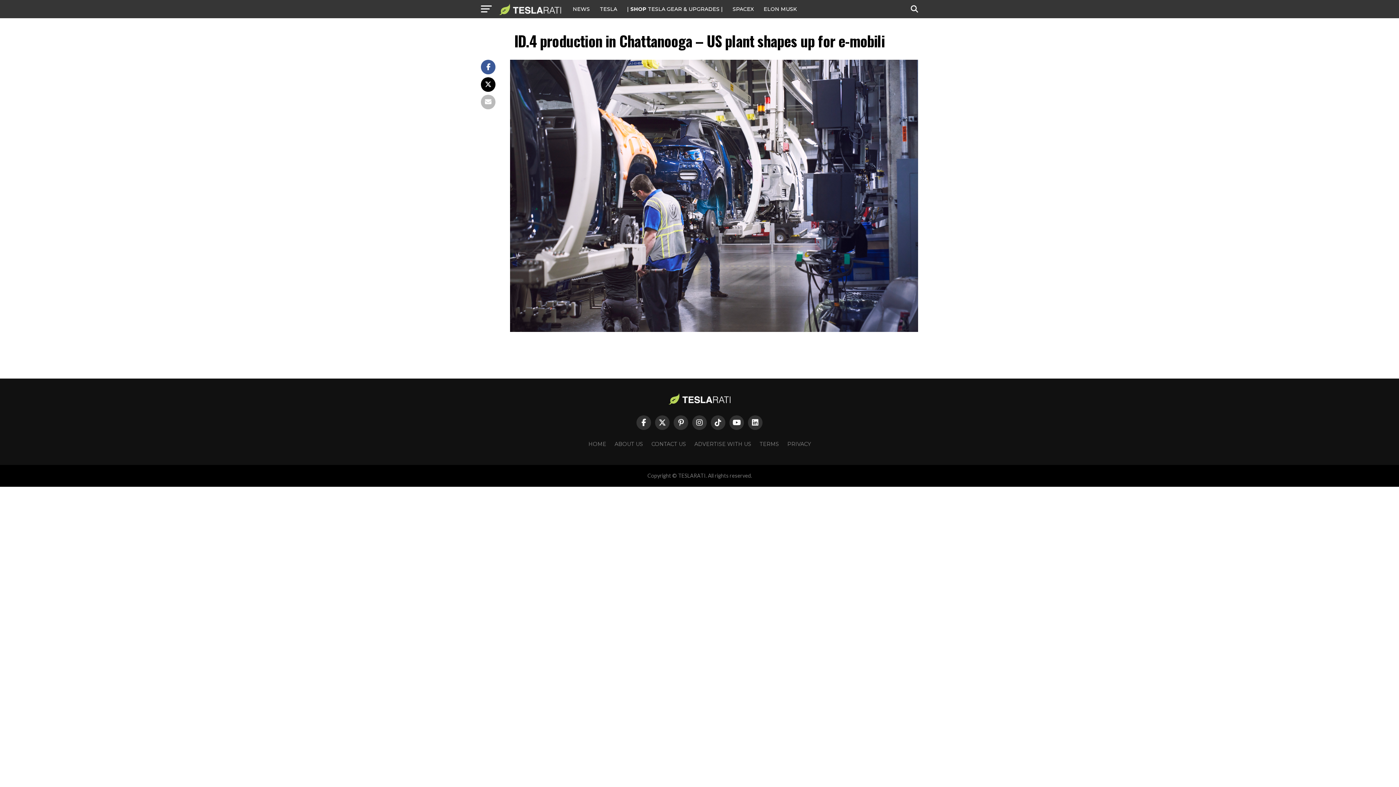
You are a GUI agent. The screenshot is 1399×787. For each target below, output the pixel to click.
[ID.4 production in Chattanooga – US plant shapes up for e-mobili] (714, 329)
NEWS (581, 9)
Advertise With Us (722, 444)
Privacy (799, 444)
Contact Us (668, 444)
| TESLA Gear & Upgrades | (675, 9)
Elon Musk (780, 9)
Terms (769, 444)
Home (597, 444)
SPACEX (743, 9)
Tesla (608, 9)
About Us (629, 444)
